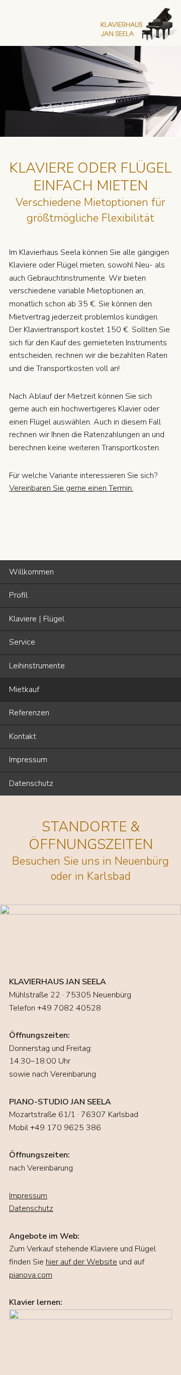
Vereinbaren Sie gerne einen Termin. (71, 488)
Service (22, 642)
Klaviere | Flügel (36, 618)
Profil (18, 595)
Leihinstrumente (37, 665)
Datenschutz (31, 783)
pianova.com (30, 1275)
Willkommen (31, 571)
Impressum (28, 759)
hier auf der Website (81, 1261)
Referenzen (29, 712)
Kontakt (22, 736)
